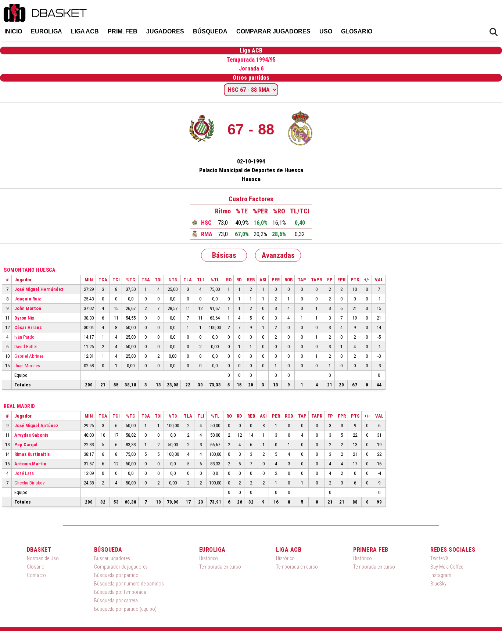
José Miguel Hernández (39, 289)
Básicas (224, 255)
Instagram (440, 575)
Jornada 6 (251, 68)
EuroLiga (46, 31)
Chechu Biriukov (29, 483)
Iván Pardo (24, 337)
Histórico (208, 558)
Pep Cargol (25, 444)
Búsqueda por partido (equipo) (125, 609)
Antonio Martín (30, 463)
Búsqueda (210, 31)
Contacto (36, 575)
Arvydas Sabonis (31, 435)
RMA (206, 234)
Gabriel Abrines (29, 356)
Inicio (13, 31)
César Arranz (28, 327)
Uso (325, 31)
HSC (206, 222)
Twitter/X (439, 558)
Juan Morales (27, 365)
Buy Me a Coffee (446, 567)
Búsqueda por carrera (116, 600)
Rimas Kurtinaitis (32, 454)
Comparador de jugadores (121, 567)
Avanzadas (278, 255)
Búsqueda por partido (116, 575)
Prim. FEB (122, 31)
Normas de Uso (43, 558)
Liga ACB (85, 31)
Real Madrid (19, 406)
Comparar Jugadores (273, 31)
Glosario (356, 31)
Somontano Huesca (29, 270)
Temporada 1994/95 (251, 59)
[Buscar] (493, 32)
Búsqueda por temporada (120, 592)
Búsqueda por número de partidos (129, 584)
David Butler (25, 346)
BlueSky (438, 584)
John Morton (27, 308)
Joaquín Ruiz (27, 299)
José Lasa (24, 473)
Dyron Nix (24, 318)
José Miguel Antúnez (36, 425)
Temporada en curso (220, 567)
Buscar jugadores (112, 558)
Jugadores (165, 31)
